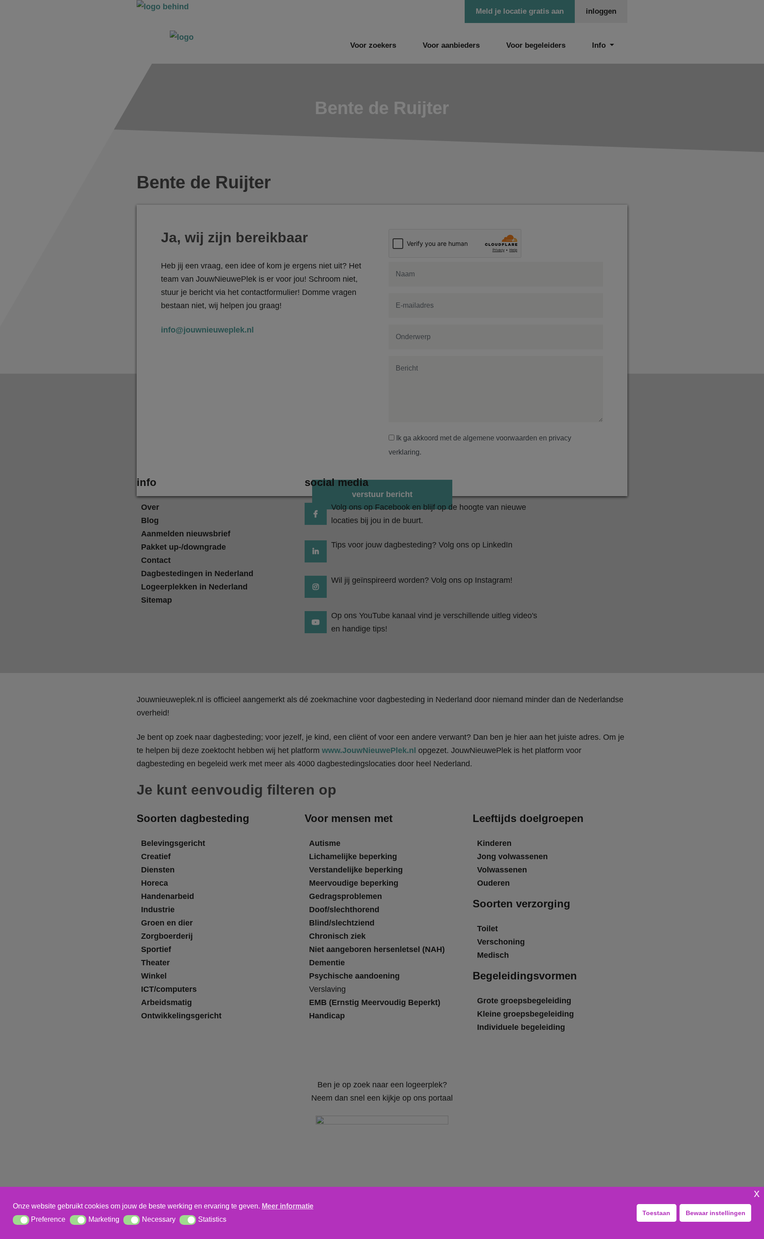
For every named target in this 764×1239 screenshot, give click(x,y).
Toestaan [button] (656, 1212)
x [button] (757, 1193)
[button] (21, 1220)
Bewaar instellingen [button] (715, 1212)
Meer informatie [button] (287, 1206)
